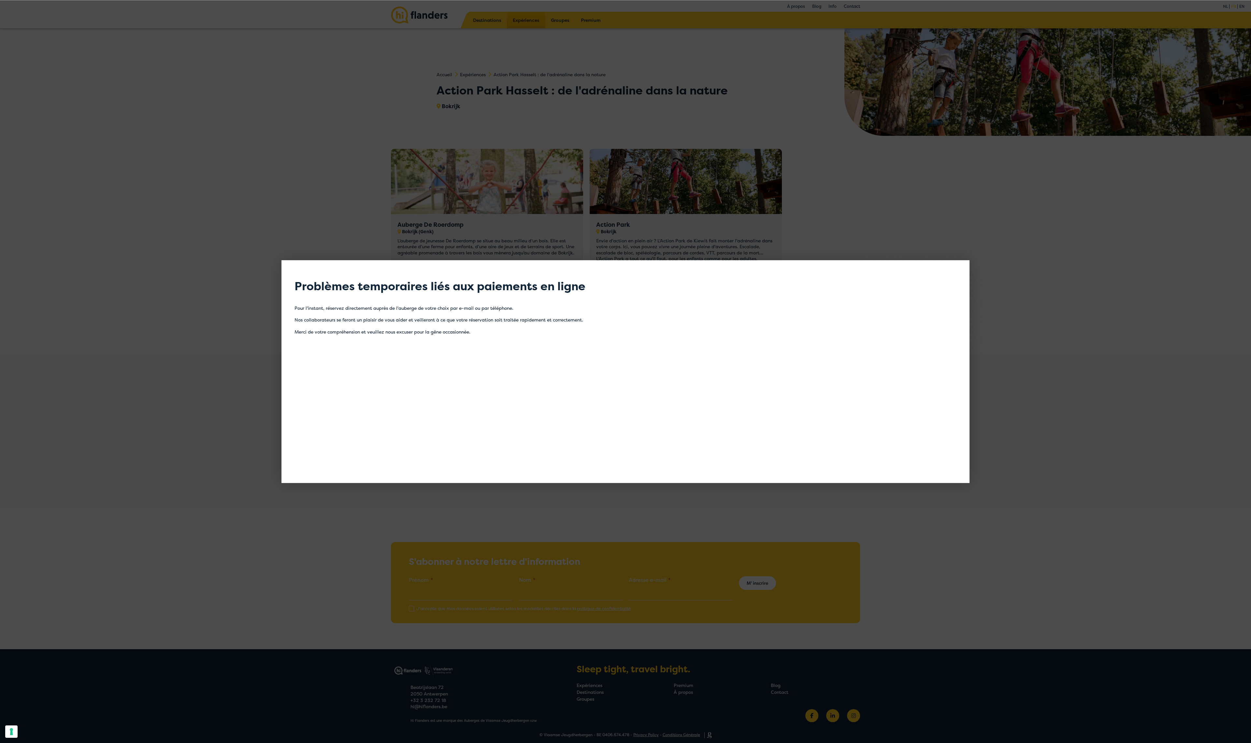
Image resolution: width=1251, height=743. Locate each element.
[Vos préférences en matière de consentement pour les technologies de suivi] (11, 731)
